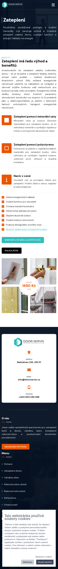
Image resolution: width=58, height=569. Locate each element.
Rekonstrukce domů (15, 484)
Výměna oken (11, 477)
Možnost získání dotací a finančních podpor (26, 229)
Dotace (8, 464)
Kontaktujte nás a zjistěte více (23, 240)
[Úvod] (12, 5)
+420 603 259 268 (29, 397)
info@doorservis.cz (29, 379)
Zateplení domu (13, 470)
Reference (10, 497)
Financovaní (10, 504)
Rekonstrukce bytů (14, 491)
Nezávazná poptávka (15, 447)
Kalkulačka (11, 250)
